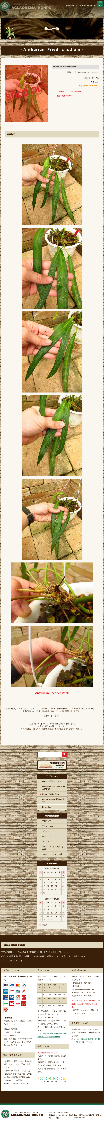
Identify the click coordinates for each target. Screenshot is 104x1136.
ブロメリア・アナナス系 (52, 854)
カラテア (45, 831)
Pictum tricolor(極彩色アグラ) (53, 800)
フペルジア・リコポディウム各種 (53, 848)
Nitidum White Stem (50, 794)
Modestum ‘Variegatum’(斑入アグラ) (53, 788)
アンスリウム (47, 826)
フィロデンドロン (49, 842)
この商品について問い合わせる (69, 92)
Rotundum (46, 807)
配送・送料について (65, 96)
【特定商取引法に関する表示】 (38, 952)
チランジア (46, 836)
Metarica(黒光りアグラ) (52, 781)
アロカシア (46, 821)
